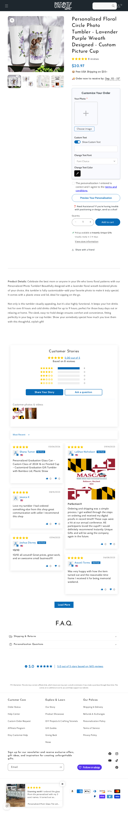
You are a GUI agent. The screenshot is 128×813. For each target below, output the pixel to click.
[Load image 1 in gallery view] (14, 81)
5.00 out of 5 (72, 357)
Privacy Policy (90, 735)
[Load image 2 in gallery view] (28, 81)
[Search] (113, 5)
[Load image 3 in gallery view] (43, 81)
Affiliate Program (16, 728)
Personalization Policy (94, 721)
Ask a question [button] (83, 392)
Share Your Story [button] (44, 392)
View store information (86, 241)
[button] (6, 5)
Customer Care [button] (17, 700)
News (48, 742)
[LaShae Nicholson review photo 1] (91, 479)
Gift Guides (51, 728)
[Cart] (122, 5)
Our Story (50, 707)
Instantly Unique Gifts (24, 806)
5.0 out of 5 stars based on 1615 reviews (80, 666)
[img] (20, 447)
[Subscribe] (60, 767)
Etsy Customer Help (18, 735)
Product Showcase (54, 714)
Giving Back (51, 735)
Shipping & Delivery (93, 707)
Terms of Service (91, 728)
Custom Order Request (19, 721)
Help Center (14, 714)
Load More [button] (64, 604)
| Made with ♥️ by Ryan (43, 806)
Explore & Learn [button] (55, 700)
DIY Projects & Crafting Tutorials (61, 721)
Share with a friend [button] (84, 249)
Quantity (76, 215)
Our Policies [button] (90, 700)
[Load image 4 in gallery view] (57, 81)
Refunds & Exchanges (94, 714)
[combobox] (105, 5)
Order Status (14, 707)
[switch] (77, 141)
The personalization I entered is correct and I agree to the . (96, 187)
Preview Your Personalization (96, 197)
